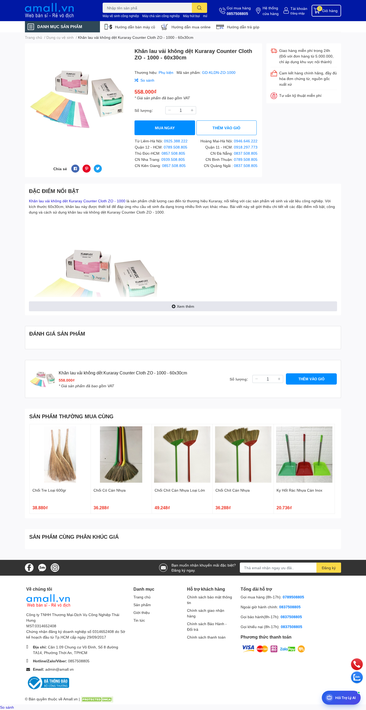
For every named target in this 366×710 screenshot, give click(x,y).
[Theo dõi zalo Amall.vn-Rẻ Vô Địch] (42, 567)
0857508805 (237, 13)
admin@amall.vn (59, 669)
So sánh (7, 707)
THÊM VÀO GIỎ (226, 128)
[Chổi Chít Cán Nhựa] (243, 454)
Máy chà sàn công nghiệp (161, 16)
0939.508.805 (173, 159)
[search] (199, 8)
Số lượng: (144, 110)
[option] (78, 97)
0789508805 (293, 597)
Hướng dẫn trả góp (243, 27)
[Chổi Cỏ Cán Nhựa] (121, 454)
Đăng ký (329, 567)
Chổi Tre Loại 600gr (49, 490)
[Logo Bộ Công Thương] (47, 682)
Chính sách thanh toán (206, 637)
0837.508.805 (245, 153)
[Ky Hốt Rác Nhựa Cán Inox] (304, 454)
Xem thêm (185, 306)
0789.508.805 (175, 147)
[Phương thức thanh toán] (274, 648)
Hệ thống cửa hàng (271, 11)
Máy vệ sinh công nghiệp (121, 16)
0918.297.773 (245, 147)
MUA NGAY (165, 128)
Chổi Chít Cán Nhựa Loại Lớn (180, 490)
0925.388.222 (176, 141)
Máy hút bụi (191, 16)
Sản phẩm (142, 604)
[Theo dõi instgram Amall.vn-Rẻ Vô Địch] (55, 567)
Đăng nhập (297, 13)
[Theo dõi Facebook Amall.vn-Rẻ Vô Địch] (29, 567)
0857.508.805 (173, 153)
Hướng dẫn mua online (191, 27)
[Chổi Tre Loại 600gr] (60, 454)
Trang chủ (142, 597)
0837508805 (290, 607)
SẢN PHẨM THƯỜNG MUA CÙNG (71, 416)
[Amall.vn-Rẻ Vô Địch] (58, 10)
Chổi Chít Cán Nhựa (232, 490)
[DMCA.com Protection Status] (97, 699)
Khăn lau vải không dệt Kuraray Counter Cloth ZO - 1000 (77, 201)
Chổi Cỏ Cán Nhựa (110, 490)
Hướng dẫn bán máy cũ (135, 27)
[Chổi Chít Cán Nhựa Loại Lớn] (182, 454)
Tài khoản (298, 8)
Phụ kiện (166, 72)
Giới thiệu (141, 612)
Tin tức (139, 620)
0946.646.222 (245, 141)
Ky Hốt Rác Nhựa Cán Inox (299, 490)
